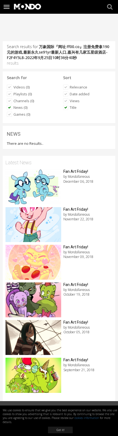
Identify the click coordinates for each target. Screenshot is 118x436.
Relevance (78, 87)
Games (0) (21, 114)
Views (75, 100)
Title (73, 107)
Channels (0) (23, 100)
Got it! (60, 430)
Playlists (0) (22, 93)
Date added (79, 93)
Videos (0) (21, 87)
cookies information (86, 418)
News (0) (20, 107)
